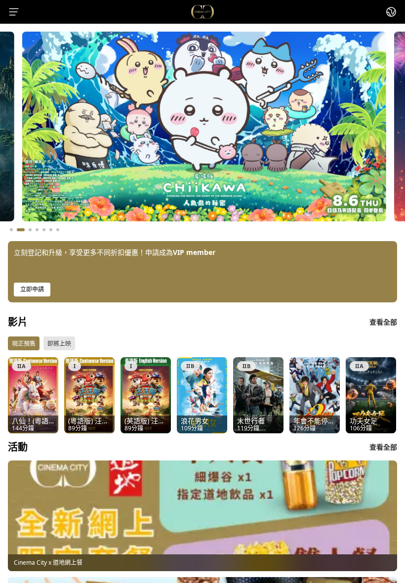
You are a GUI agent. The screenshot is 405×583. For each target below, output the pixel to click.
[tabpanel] (202, 395)
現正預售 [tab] (24, 343)
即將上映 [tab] (59, 343)
